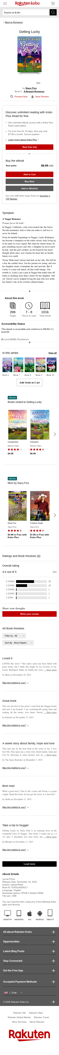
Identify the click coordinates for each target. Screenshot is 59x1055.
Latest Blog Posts (13, 951)
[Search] (53, 12)
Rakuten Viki (19, 1013)
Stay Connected (12, 961)
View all (52, 353)
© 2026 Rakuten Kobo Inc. (16, 1002)
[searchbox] (29, 12)
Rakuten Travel (41, 1017)
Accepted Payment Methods (20, 981)
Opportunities (11, 941)
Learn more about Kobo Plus (22, 139)
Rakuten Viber (36, 1013)
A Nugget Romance (34, 91)
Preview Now (21, 96)
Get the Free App (13, 970)
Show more (50, 669)
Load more (29, 864)
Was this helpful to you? (14, 683)
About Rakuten (37, 1022)
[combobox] (14, 635)
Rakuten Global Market (19, 1017)
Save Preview (42, 96)
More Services (19, 1022)
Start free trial (29, 147)
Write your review (29, 614)
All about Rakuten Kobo (17, 932)
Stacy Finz (31, 88)
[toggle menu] (5, 3)
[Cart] (53, 3)
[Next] (55, 434)
